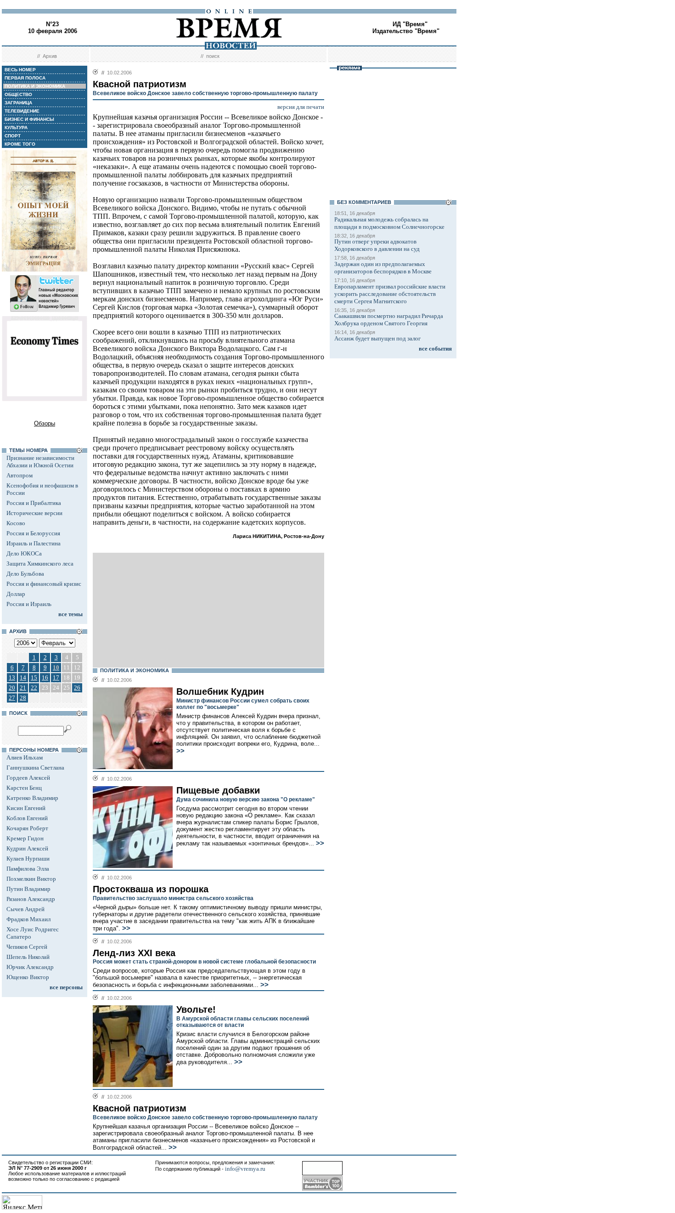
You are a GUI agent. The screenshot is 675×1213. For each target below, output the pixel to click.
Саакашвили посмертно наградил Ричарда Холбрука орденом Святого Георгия (388, 319)
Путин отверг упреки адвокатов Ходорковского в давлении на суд (377, 245)
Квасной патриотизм (139, 1108)
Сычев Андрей (25, 909)
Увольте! (196, 1009)
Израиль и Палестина (33, 543)
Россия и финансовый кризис (43, 583)
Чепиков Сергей (26, 946)
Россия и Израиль (28, 604)
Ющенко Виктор (27, 977)
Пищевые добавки (218, 790)
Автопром (19, 475)
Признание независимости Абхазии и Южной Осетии (40, 461)
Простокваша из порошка (150, 889)
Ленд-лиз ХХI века (134, 953)
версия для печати (300, 106)
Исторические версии (34, 513)
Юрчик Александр (30, 967)
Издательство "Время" (405, 31)
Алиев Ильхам (24, 757)
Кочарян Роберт (27, 828)
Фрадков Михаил (28, 919)
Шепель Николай (28, 956)
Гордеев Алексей (28, 777)
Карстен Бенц (24, 787)
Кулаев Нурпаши (28, 858)
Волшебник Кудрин (220, 691)
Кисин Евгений (25, 808)
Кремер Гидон (25, 838)
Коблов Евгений (27, 818)
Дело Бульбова (25, 573)
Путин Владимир (28, 888)
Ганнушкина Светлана (35, 767)
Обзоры (44, 423)
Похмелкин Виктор (31, 878)
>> (180, 750)
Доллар (15, 593)
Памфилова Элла (27, 868)
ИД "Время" (410, 24)
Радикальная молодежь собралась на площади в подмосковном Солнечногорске (389, 223)
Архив (50, 56)
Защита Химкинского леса (39, 563)
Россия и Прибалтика (33, 502)
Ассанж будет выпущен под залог (377, 338)
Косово (15, 523)
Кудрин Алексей (27, 848)
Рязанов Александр (30, 899)
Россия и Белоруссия (33, 533)
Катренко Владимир (32, 797)
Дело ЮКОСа (24, 553)
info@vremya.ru (245, 1168)
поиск (212, 56)
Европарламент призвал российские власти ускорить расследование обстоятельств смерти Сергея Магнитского (389, 294)
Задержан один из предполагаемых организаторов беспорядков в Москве (383, 268)
